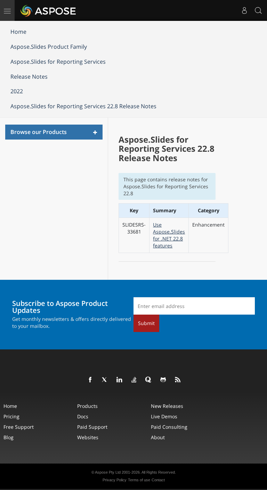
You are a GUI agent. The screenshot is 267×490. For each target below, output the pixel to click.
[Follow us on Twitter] (105, 380)
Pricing (11, 416)
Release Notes (29, 76)
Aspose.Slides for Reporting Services (58, 61)
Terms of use (139, 480)
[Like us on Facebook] (90, 380)
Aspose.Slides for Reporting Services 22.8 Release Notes (83, 106)
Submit (146, 323)
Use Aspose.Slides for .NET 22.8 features (169, 235)
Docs (82, 416)
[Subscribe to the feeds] (178, 380)
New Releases (167, 406)
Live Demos (164, 416)
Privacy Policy (115, 480)
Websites (87, 437)
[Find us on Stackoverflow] (134, 380)
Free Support (18, 427)
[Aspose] (48, 10)
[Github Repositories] (163, 380)
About (158, 437)
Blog (8, 437)
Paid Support (92, 427)
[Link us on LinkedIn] (119, 380)
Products (87, 406)
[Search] (258, 10)
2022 (16, 91)
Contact (158, 480)
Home (18, 31)
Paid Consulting (169, 427)
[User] (244, 10)
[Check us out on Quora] (148, 380)
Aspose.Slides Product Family (48, 46)
